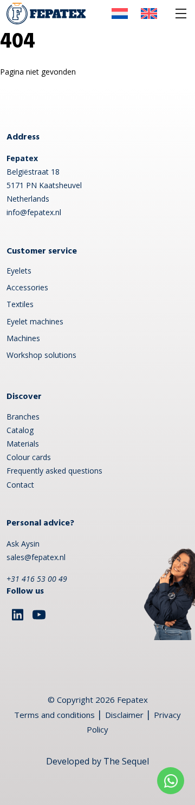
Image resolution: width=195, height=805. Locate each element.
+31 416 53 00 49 (36, 579)
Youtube (39, 615)
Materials (22, 443)
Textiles (20, 304)
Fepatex (132, 699)
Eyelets (18, 270)
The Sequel (126, 761)
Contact (20, 485)
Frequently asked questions (54, 470)
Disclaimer (124, 714)
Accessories (27, 287)
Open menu (181, 13)
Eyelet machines (34, 321)
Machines (23, 338)
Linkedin (17, 615)
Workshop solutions (41, 355)
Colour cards (28, 457)
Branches (23, 416)
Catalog (20, 430)
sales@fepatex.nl (36, 557)
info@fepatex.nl (33, 212)
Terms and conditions (54, 714)
